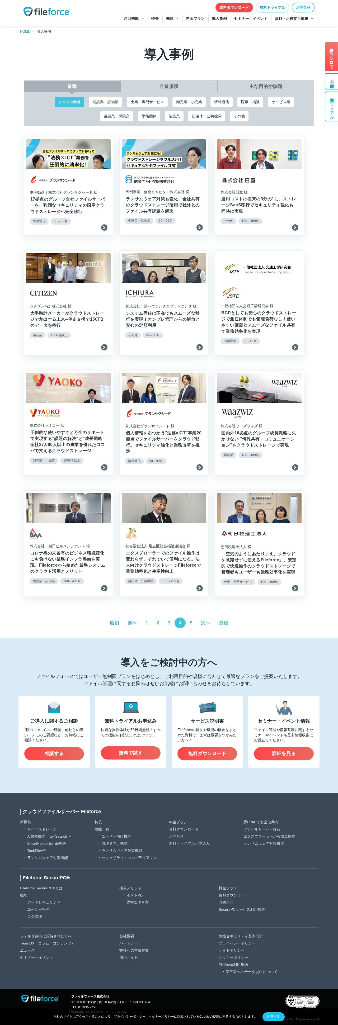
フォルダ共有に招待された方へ (46, 936)
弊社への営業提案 (134, 950)
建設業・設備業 (106, 102)
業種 (72, 86)
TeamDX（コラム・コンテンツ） (47, 943)
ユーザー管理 (38, 909)
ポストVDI (135, 895)
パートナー (128, 943)
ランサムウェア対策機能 (47, 858)
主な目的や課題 (266, 86)
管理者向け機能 (115, 843)
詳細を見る (284, 753)
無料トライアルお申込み (189, 843)
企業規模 (169, 86)
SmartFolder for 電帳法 (46, 843)
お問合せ (303, 7)
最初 (114, 622)
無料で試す (131, 753)
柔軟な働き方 (137, 902)
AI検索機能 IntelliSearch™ (49, 836)
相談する (54, 753)
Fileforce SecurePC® (46, 877)
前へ (132, 622)
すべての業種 (69, 102)
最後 (223, 622)
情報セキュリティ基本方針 (241, 936)
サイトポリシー (232, 950)
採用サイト (128, 957)
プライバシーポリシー (237, 943)
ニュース (27, 950)
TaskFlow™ (36, 850)
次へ (205, 622)
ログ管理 (34, 916)
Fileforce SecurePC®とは (41, 888)
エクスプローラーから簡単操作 (269, 836)
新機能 (25, 822)
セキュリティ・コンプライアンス (129, 858)
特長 (98, 822)
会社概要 (126, 936)
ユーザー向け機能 (116, 836)
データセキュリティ (43, 902)
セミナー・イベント (36, 957)
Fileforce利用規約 (233, 964)
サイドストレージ (42, 829)
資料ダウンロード (234, 7)
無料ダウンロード (207, 753)
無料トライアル (272, 7)
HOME (25, 32)
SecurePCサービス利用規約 (242, 909)
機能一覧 (102, 829)
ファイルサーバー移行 (261, 829)
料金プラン (178, 822)
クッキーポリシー (233, 957)
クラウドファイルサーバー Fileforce (62, 811)
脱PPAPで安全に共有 (261, 822)
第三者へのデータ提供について (252, 972)
